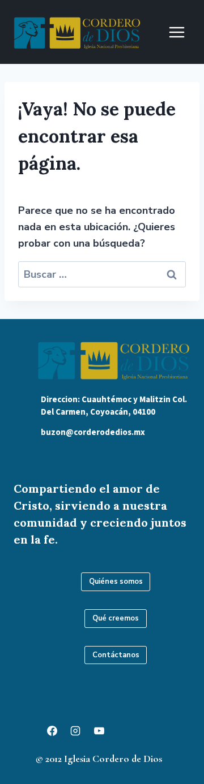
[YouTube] (99, 731)
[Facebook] (52, 731)
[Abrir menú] (176, 32)
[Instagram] (75, 731)
